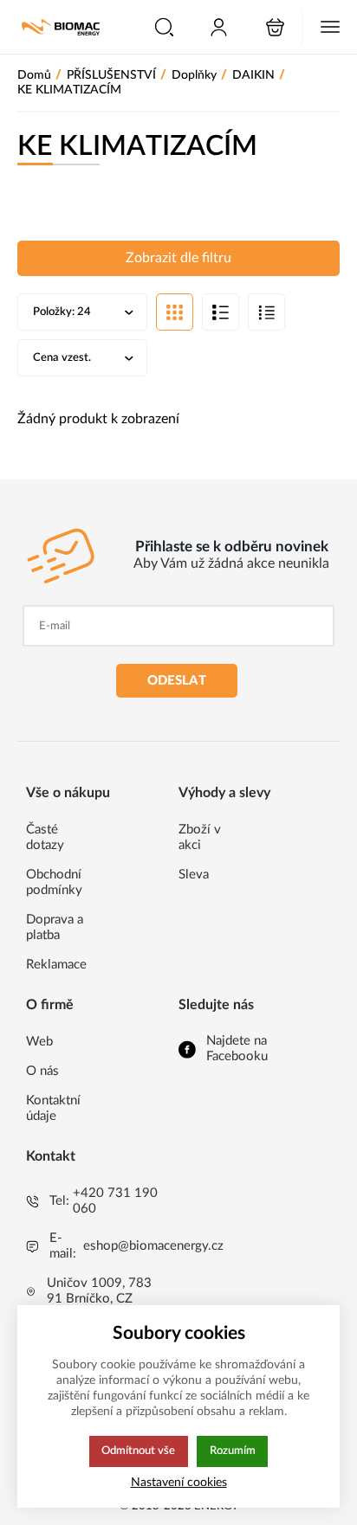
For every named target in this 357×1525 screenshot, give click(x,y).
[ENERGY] (61, 27)
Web (39, 1041)
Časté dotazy (45, 837)
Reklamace (56, 964)
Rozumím (233, 1451)
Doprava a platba (54, 927)
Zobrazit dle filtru (178, 258)
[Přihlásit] (218, 27)
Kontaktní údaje (53, 1108)
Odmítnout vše (138, 1451)
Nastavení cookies (179, 1482)
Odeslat (176, 680)
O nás (42, 1071)
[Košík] (275, 27)
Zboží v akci (199, 837)
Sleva (193, 874)
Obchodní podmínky (54, 882)
